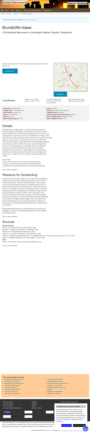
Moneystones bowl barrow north (14, 383)
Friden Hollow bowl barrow (55, 379)
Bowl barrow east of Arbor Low (56, 387)
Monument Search (8, 404)
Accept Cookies (66, 425)
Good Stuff (50, 430)
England (9, 13)
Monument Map (7, 402)
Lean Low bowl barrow (11, 391)
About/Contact (47, 10)
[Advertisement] (45, 48)
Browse (18, 10)
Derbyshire (16, 13)
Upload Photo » (10, 71)
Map (12, 10)
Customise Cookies (79, 425)
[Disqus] (45, 300)
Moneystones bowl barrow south (14, 379)
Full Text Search (7, 406)
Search (7, 10)
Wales (33, 406)
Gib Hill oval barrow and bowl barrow (58, 383)
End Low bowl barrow (11, 387)
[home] (2, 10)
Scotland (34, 404)
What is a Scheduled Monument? (32, 10)
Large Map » (60, 94)
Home (2, 13)
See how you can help (30, 19)
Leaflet (71, 91)
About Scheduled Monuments (69, 402)
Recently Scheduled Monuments (12, 408)
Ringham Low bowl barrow (55, 391)
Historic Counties (37, 408)
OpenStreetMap (78, 91)
